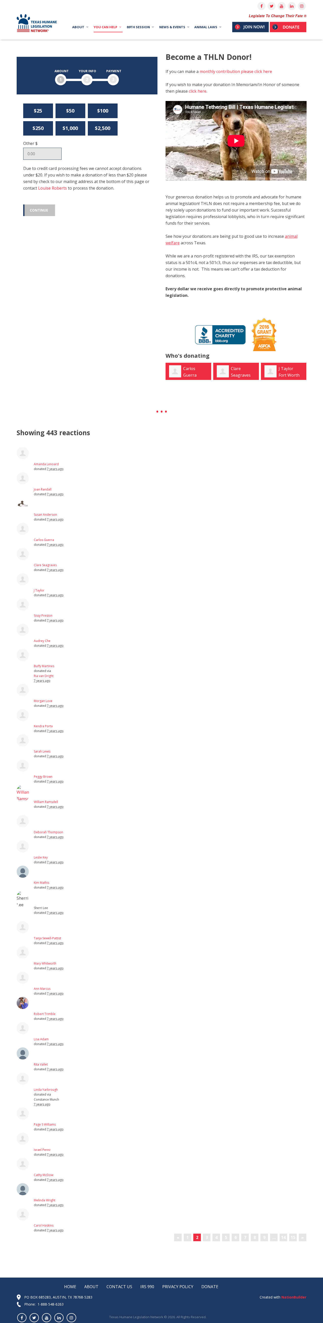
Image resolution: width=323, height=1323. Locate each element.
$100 (102, 110)
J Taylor (286, 368)
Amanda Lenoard (46, 464)
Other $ (30, 143)
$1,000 (70, 128)
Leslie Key (41, 857)
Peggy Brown (43, 776)
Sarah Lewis (42, 751)
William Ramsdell (46, 802)
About (91, 1286)
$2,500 (102, 128)
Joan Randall (42, 489)
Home (70, 1286)
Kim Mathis (41, 882)
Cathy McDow (43, 1175)
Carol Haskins (43, 1225)
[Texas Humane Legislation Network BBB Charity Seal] (220, 334)
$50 (70, 110)
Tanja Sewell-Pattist (47, 938)
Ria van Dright (43, 676)
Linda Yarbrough (46, 1089)
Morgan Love (43, 701)
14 (283, 1237)
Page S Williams (45, 1124)
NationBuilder (293, 1297)
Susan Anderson (45, 514)
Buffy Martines (44, 666)
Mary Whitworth (45, 963)
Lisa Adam (41, 1039)
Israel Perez (42, 1150)
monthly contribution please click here (236, 71)
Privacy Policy (177, 1286)
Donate (209, 1286)
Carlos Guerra (44, 540)
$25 (38, 110)
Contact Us (119, 1286)
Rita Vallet (41, 1064)
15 (293, 1237)
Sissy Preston (43, 615)
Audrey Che (42, 641)
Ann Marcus (42, 989)
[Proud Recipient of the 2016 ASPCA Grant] (262, 334)
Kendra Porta (43, 726)
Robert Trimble (45, 1014)
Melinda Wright (44, 1200)
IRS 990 (147, 1286)
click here (197, 91)
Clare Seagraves (45, 565)
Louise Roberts (52, 188)
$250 (38, 128)
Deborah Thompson (48, 832)
